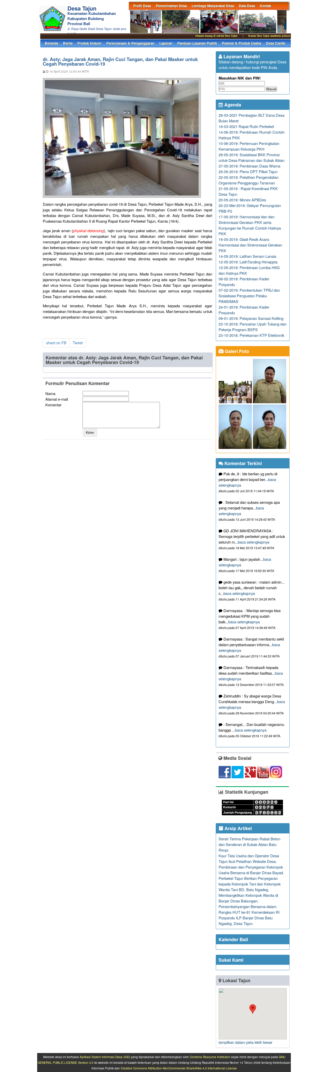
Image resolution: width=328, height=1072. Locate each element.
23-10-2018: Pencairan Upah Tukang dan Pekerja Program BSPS (252, 326)
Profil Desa (142, 5)
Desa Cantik (275, 43)
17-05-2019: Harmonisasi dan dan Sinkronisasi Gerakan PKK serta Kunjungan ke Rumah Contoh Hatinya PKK (250, 225)
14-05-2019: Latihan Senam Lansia (247, 256)
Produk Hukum (89, 43)
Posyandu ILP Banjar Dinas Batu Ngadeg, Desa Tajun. (246, 920)
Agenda (232, 104)
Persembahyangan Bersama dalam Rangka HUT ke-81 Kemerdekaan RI (249, 909)
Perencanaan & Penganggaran (130, 43)
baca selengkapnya (253, 542)
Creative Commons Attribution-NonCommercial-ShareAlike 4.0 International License (179, 1068)
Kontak (265, 5)
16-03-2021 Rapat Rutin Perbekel (246, 126)
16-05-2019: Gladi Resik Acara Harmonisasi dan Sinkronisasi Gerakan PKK (250, 245)
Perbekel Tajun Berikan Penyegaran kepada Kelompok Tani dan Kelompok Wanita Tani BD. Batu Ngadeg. (250, 884)
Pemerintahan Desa (171, 5)
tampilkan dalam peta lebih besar (245, 1042)
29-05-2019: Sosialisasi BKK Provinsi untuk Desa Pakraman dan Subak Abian (251, 157)
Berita (68, 43)
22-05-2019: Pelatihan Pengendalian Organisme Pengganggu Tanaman (249, 179)
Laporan (165, 43)
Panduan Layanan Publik (197, 43)
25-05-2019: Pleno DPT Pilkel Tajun (248, 171)
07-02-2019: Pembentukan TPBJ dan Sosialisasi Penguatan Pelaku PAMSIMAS (249, 295)
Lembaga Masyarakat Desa (213, 5)
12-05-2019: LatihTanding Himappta (248, 261)
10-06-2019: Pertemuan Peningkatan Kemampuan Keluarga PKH (249, 146)
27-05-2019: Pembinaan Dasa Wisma (249, 166)
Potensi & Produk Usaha (241, 43)
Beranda (51, 43)
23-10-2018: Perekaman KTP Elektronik (251, 335)
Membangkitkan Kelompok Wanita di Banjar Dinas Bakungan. (248, 897)
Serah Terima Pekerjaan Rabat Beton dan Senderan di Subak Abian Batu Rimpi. (249, 844)
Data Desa (247, 5)
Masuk (271, 89)
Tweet (78, 342)
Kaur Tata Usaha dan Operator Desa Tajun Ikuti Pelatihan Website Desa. (249, 858)
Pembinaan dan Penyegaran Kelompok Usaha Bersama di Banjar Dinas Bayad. (251, 869)
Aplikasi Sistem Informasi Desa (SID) (105, 1057)
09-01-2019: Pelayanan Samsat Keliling (251, 318)
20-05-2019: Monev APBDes (242, 199)
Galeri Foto (236, 351)
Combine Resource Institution (210, 1057)
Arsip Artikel (237, 828)
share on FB (56, 342)
